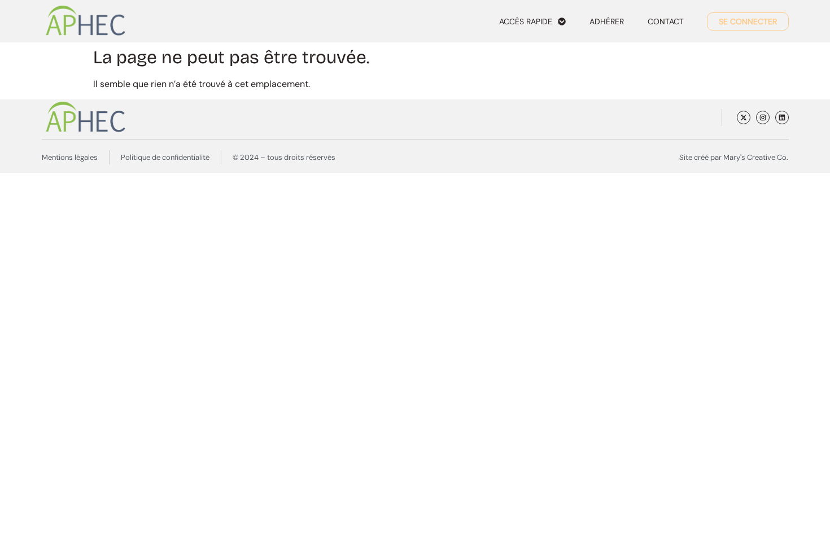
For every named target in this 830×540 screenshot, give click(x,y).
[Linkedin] (782, 117)
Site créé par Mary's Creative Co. (733, 157)
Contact (666, 21)
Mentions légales (70, 157)
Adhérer (606, 21)
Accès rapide (525, 21)
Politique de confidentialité (165, 157)
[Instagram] (763, 117)
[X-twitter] (743, 117)
